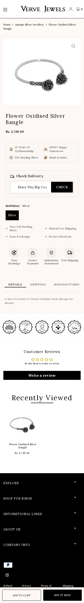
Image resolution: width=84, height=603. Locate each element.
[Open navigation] (9, 9)
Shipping (38, 284)
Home (6, 24)
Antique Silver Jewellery (29, 24)
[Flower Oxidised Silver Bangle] (23, 424)
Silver (12, 215)
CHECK (62, 187)
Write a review (42, 375)
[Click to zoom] (73, 46)
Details (15, 284)
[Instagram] (7, 575)
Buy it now (62, 595)
